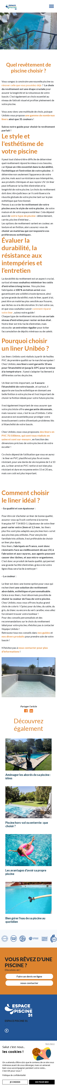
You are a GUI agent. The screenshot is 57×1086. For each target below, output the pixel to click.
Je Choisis (15, 1082)
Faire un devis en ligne (29, 976)
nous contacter (29, 982)
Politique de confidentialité (14, 1075)
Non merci (50, 1044)
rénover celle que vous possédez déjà (22, 85)
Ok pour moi (42, 1082)
